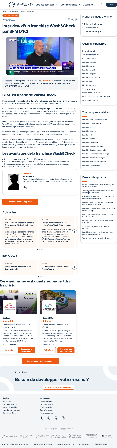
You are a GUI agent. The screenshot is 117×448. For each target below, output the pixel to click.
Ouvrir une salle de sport (91, 93)
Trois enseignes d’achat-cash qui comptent (97, 238)
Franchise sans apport (90, 66)
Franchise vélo (87, 135)
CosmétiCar (48, 318)
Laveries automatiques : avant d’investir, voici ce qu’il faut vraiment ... (98, 186)
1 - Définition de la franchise (92, 24)
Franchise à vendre (89, 62)
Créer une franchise (89, 58)
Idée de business (46, 401)
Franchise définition (10, 404)
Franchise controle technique (92, 146)
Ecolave (6, 318)
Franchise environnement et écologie (95, 154)
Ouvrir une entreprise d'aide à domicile (96, 96)
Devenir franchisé (88, 51)
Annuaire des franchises (91, 55)
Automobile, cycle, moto (10, 15)
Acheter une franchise (90, 100)
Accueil (4, 11)
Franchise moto (87, 127)
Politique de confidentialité (65, 444)
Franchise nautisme (89, 131)
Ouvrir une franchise (94, 43)
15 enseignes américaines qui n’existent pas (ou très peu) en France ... (97, 192)
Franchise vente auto (89, 139)
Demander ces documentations (40, 361)
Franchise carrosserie (90, 142)
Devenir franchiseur (10, 413)
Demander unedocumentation (26, 350)
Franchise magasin (89, 74)
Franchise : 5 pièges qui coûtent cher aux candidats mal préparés (98, 209)
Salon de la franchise (10, 407)
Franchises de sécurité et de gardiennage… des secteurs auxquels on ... (97, 233)
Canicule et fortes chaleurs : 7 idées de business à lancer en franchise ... (97, 197)
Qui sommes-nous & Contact (43, 444)
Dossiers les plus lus (94, 177)
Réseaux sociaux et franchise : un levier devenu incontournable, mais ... (97, 203)
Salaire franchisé (46, 410)
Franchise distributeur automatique (94, 150)
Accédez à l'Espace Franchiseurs (58, 387)
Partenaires (7, 401)
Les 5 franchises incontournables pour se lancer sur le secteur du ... (98, 215)
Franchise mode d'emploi (97, 16)
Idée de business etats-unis (92, 85)
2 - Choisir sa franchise (90, 28)
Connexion (111, 4)
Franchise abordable (47, 413)
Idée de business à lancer (91, 77)
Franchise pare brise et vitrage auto (94, 158)
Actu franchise (13, 11)
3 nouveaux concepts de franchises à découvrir (95, 227)
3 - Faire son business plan (91, 32)
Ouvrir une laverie (88, 89)
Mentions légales (84, 444)
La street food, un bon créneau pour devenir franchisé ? (98, 221)
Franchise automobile (27, 11)
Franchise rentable (89, 70)
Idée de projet (87, 81)
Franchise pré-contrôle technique (94, 161)
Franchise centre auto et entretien (94, 120)
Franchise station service (91, 165)
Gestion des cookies (101, 444)
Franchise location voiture (91, 123)
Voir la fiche (9, 350)
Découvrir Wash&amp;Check (20, 201)
